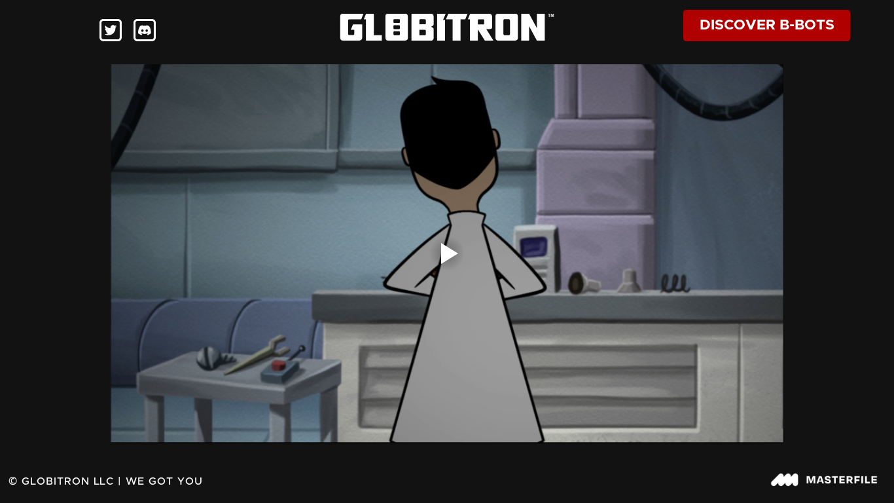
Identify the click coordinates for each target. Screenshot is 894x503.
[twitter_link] (110, 30)
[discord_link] (145, 30)
